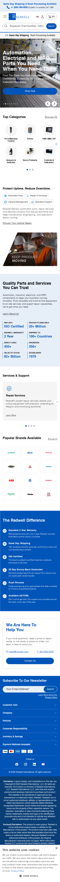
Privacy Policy (51, 698)
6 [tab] (13, 103)
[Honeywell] (48, 453)
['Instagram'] (25, 764)
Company (7, 713)
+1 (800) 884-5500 (31, 7)
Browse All (51, 117)
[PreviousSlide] (47, 103)
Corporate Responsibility (15, 729)
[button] (30, 249)
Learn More (14, 415)
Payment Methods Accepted (16, 745)
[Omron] (48, 466)
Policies (7, 721)
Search (51, 26)
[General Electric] (30, 480)
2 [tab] (5, 103)
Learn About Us (11, 314)
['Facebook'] (17, 764)
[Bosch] (48, 494)
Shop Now (33, 91)
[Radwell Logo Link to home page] (19, 16)
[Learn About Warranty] (30, 533)
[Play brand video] (30, 247)
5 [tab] (11, 103)
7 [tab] (15, 103)
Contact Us (30, 661)
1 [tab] (3, 103)
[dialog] (30, 863)
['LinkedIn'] (34, 764)
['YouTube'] (43, 764)
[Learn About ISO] (30, 559)
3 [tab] (7, 103)
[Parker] (30, 494)
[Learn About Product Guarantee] (30, 572)
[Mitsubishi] (30, 466)
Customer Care (10, 705)
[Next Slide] (54, 103)
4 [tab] (9, 103)
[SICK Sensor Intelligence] (30, 453)
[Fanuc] (48, 480)
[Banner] (11, 466)
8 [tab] (17, 103)
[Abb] (11, 480)
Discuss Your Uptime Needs (17, 223)
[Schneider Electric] (11, 494)
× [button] (56, 848)
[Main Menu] (5, 16)
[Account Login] (42, 16)
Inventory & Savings (13, 737)
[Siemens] (11, 453)
